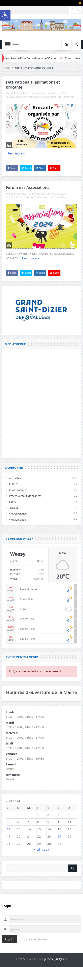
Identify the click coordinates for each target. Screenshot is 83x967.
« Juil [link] (36, 849)
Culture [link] (25, 197)
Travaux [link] (14, 507)
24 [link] (59, 836)
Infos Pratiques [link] (29, 96)
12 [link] (8, 829)
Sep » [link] (46, 849)
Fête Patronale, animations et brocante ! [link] (33, 85)
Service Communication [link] (31, 93)
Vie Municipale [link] (17, 519)
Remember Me (38, 939)
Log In (9, 939)
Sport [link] (12, 501)
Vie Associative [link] (47, 96)
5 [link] (8, 822)
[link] (5, 15)
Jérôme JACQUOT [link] (55, 959)
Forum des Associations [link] (27, 187)
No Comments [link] (66, 96)
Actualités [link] (14, 96)
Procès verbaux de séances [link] (25, 496)
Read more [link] (15, 153)
